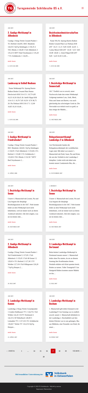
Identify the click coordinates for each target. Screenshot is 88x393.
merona (58, 386)
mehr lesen (12, 61)
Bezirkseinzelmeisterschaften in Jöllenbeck (63, 34)
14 (34, 351)
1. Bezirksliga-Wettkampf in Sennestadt (62, 84)
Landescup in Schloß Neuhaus (22, 83)
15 (40, 351)
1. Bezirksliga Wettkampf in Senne (21, 192)
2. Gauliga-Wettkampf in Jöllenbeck (19, 34)
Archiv (11, 28)
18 (59, 351)
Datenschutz (48, 389)
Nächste (76, 351)
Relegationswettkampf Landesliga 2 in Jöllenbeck (61, 138)
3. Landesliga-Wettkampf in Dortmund (62, 245)
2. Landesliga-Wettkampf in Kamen (21, 302)
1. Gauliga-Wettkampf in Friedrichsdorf (19, 138)
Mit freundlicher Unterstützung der (29, 374)
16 (47, 351)
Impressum (39, 389)
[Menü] (83, 8)
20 (43, 357)
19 (66, 351)
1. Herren (52, 186)
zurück (11, 351)
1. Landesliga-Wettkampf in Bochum (62, 302)
